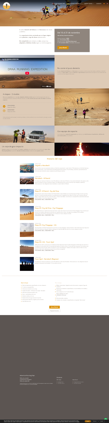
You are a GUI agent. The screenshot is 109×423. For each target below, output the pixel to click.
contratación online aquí (61, 295)
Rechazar (95, 421)
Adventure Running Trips (58, 3)
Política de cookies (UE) (24, 381)
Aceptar (87, 421)
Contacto (98, 3)
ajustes (78, 421)
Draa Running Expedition (74, 3)
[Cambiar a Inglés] (107, 3)
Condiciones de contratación (26, 379)
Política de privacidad (24, 378)
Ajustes (101, 421)
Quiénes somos (88, 3)
